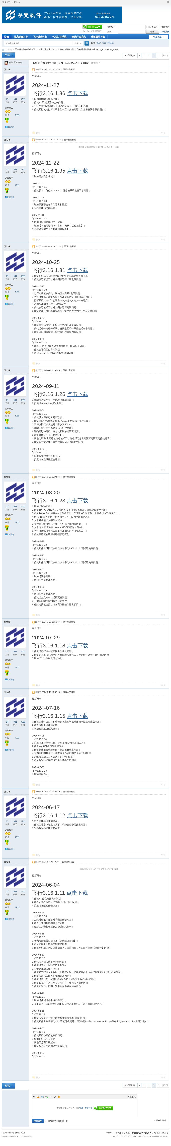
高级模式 (132, 1097)
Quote (50, 1096)
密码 (109, 31)
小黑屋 (127, 1133)
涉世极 (7, 69)
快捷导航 (157, 37)
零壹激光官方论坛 (3, 49)
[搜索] (86, 43)
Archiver (109, 1133)
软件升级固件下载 (66, 49)
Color (38, 1096)
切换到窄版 (167, 2)
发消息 (11, 127)
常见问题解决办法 (46, 49)
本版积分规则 (160, 1120)
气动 (104, 43)
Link (46, 1096)
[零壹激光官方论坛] (62, 22)
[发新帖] (8, 55)
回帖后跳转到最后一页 (58, 1121)
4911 (23, 99)
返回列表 (131, 55)
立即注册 (165, 31)
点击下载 (77, 93)
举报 (163, 133)
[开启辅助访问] (164, 2)
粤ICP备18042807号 (158, 1133)
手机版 (118, 1133)
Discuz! (16, 1133)
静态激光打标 (21, 36)
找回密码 (165, 27)
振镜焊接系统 (79, 36)
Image (42, 1096)
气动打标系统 (59, 36)
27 (7, 99)
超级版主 (9, 108)
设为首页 (6, 2)
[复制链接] (95, 63)
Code (54, 1096)
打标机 (111, 43)
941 (15, 99)
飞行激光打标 (40, 36)
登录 (81, 1108)
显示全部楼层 (69, 69)
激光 (99, 43)
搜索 (77, 43)
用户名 (110, 27)
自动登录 (153, 27)
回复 (38, 133)
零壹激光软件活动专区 (25, 49)
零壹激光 (18, 62)
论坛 (6, 36)
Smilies (59, 1096)
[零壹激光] (6, 62)
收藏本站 (16, 2)
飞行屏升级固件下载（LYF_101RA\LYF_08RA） (99, 49)
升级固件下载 (98, 36)
